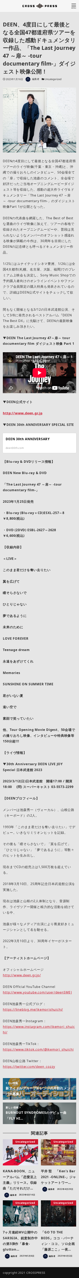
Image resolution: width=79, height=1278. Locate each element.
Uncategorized (53, 79)
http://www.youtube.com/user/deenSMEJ (37, 992)
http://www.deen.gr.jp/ (22, 975)
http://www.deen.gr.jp (23, 413)
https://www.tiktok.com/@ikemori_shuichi (38, 1049)
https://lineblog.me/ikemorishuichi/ (33, 1009)
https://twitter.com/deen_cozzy (29, 1066)
